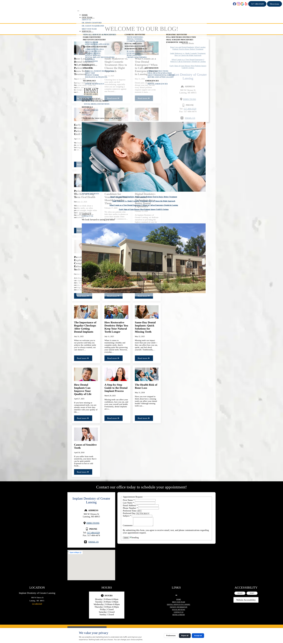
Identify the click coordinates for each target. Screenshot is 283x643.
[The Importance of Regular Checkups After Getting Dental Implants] (86, 312)
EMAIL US (93, 542)
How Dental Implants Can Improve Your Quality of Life (82, 389)
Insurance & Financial (96, 77)
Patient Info (88, 65)
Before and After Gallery (161, 77)
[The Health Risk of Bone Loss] (147, 374)
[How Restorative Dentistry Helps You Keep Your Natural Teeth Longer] (116, 312)
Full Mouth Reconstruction (181, 37)
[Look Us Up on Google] (242, 4)
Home (85, 15)
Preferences (171, 635)
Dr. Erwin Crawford (92, 23)
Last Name (128, 502)
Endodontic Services (177, 42)
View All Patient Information (99, 71)
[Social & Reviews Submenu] (102, 99)
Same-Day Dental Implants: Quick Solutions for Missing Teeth (145, 327)
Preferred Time (130, 510)
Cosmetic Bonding (136, 41)
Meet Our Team (89, 29)
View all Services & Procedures (99, 35)
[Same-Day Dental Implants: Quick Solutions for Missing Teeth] (147, 312)
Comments (128, 525)
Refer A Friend (91, 110)
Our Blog (86, 115)
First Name (129, 500)
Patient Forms (92, 75)
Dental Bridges (92, 55)
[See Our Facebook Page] (234, 4)
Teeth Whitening (135, 37)
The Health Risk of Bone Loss (146, 386)
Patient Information (178, 607)
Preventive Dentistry (94, 40)
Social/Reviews (178, 609)
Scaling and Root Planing (140, 51)
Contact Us (87, 216)
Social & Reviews (91, 99)
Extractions (91, 61)
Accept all (198, 635)
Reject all (184, 635)
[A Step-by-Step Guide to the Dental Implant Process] (116, 374)
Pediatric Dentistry (176, 35)
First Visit (90, 73)
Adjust (240, 593)
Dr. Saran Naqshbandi (93, 26)
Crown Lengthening (137, 57)
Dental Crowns (92, 53)
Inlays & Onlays (93, 51)
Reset (252, 593)
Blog (85, 112)
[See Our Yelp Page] (246, 4)
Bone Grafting (134, 55)
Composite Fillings (94, 49)
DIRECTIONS (92, 523)
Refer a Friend (178, 615)
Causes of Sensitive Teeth (85, 446)
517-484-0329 (93, 532)
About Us (86, 20)
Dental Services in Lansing (178, 604)
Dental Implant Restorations (99, 57)
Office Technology (94, 84)
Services (87, 31)
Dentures (90, 59)
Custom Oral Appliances (97, 44)
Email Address (130, 505)
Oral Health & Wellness (160, 73)
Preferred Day (129, 513)
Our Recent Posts (90, 194)
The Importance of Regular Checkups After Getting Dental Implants (85, 327)
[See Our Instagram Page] (238, 4)
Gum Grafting (134, 53)
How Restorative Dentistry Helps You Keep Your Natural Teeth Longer (116, 327)
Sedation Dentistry (135, 46)
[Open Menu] (176, 595)
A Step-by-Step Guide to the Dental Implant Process (115, 387)
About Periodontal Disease (161, 75)
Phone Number (130, 508)
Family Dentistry (92, 37)
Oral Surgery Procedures (179, 40)
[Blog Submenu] (89, 113)
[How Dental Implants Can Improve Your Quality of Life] (86, 374)
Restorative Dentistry (95, 47)
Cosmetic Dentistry (135, 35)
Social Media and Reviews (96, 104)
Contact (87, 214)
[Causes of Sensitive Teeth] (86, 434)
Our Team (87, 17)
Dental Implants (133, 44)
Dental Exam (91, 42)
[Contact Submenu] (92, 214)
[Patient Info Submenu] (96, 65)
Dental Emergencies (158, 84)
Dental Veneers (134, 39)
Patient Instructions (158, 71)
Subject (127, 516)
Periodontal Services (136, 49)
